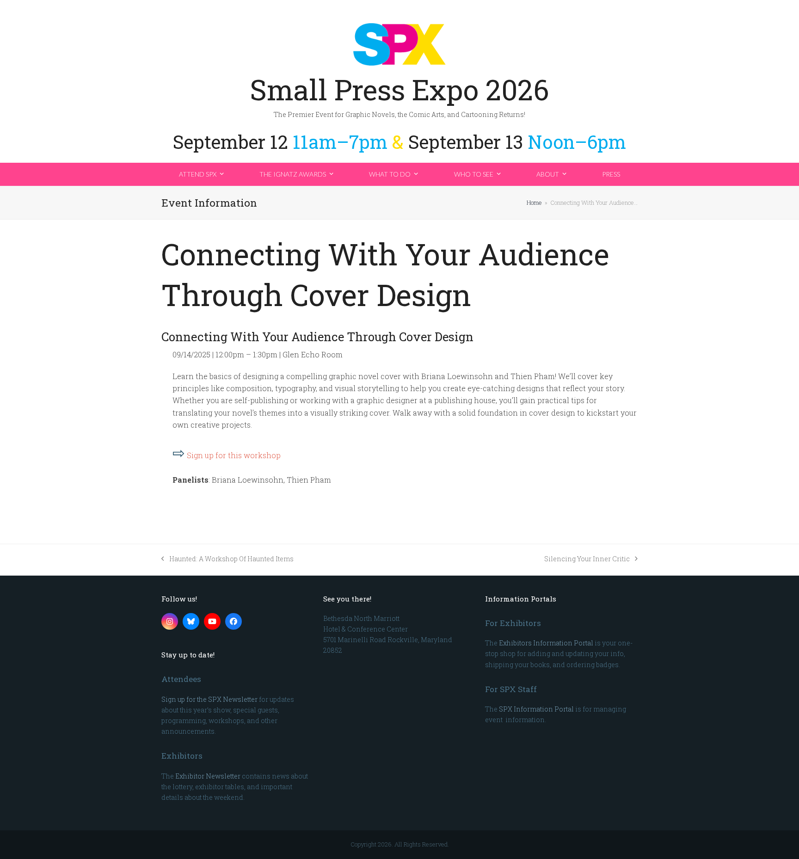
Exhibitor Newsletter (207, 776)
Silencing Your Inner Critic (587, 559)
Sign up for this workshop (234, 455)
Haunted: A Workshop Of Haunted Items (227, 559)
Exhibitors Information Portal (546, 642)
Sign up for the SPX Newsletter (209, 699)
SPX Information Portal (536, 709)
